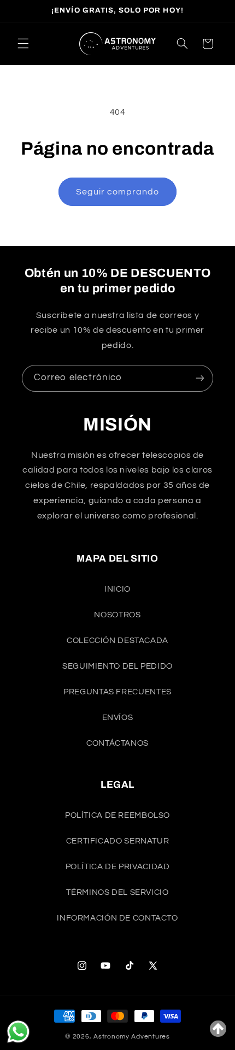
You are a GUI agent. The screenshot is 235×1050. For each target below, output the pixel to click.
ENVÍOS (117, 717)
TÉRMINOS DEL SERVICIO (117, 892)
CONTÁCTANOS (117, 743)
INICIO (117, 589)
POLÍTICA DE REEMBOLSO (117, 815)
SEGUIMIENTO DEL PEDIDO (117, 666)
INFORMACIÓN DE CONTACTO (117, 918)
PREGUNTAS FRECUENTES (117, 692)
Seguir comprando (118, 191)
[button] (23, 43)
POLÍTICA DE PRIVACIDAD (118, 867)
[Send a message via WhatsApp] (18, 1032)
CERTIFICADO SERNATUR (117, 841)
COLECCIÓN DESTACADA (117, 640)
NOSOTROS (117, 615)
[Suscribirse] (200, 378)
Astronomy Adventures (131, 1037)
